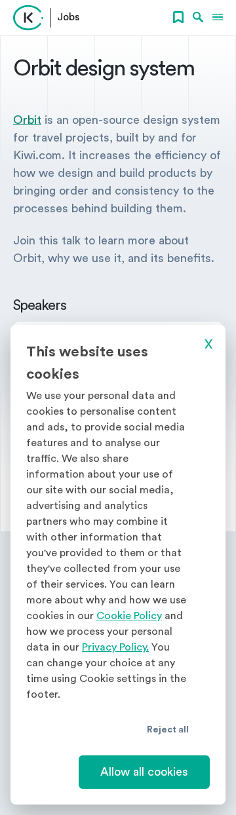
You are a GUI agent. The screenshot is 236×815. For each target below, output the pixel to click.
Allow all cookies (144, 772)
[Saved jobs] (178, 18)
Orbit (27, 120)
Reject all (168, 729)
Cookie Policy (129, 616)
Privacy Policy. (115, 647)
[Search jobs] (198, 18)
